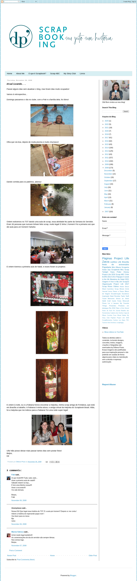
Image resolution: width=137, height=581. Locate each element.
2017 (107, 137)
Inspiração (105, 296)
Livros (82, 73)
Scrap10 (126, 282)
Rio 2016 (112, 308)
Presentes (112, 306)
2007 (107, 211)
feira (109, 322)
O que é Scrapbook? (37, 73)
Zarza (105, 261)
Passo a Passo (118, 291)
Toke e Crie (120, 308)
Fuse (114, 315)
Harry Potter (115, 272)
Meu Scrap (124, 270)
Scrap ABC (55, 73)
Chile (127, 274)
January (107, 207)
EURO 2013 (107, 277)
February (108, 204)
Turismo (104, 322)
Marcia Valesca (17, 532)
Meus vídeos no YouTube (114, 332)
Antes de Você (107, 310)
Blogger (73, 575)
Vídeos (116, 286)
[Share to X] (55, 462)
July (106, 187)
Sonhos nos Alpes (119, 320)
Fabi (13, 475)
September (108, 181)
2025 (107, 121)
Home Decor (124, 286)
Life (119, 262)
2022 (107, 124)
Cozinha (109, 315)
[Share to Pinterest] (59, 462)
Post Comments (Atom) (26, 560)
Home (9, 73)
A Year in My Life (115, 282)
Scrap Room (107, 286)
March (106, 201)
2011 (107, 158)
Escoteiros (125, 294)
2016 (107, 141)
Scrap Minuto (119, 289)
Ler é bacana (113, 303)
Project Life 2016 (108, 274)
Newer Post (11, 555)
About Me (20, 73)
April (106, 197)
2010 (107, 161)
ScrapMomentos (107, 320)
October (107, 177)
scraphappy (120, 322)
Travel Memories (108, 298)
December (108, 171)
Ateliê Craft (106, 301)
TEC (127, 320)
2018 (107, 134)
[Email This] (50, 462)
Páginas (107, 258)
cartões (113, 262)
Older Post (93, 555)
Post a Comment (15, 550)
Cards (114, 301)
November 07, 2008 (18, 545)
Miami (104, 289)
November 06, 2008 (18, 500)
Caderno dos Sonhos (116, 313)
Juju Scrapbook (113, 270)
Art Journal (116, 310)
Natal (112, 296)
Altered (127, 308)
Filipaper (119, 277)
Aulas (104, 270)
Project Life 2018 (123, 318)
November (108, 174)
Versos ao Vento (122, 298)
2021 (107, 128)
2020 (107, 131)
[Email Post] (46, 462)
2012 (107, 154)
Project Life (121, 258)
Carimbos (110, 289)
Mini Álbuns (116, 267)
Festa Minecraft (123, 301)
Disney (126, 272)
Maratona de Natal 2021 (119, 279)
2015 (107, 144)
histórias (113, 322)
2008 (107, 168)
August (107, 184)
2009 (107, 164)
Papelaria (106, 267)
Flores (104, 303)
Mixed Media (121, 315)
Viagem (105, 282)
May (106, 194)
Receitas (117, 296)
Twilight (105, 272)
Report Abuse (109, 384)
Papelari (113, 318)
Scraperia (125, 267)
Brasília (125, 262)
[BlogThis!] (52, 462)
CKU (114, 277)
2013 (107, 151)
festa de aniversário (115, 264)
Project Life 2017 (121, 284)
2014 (107, 148)
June (106, 191)
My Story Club (70, 73)
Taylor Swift (125, 296)
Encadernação (116, 294)
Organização (107, 284)
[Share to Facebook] (57, 462)
